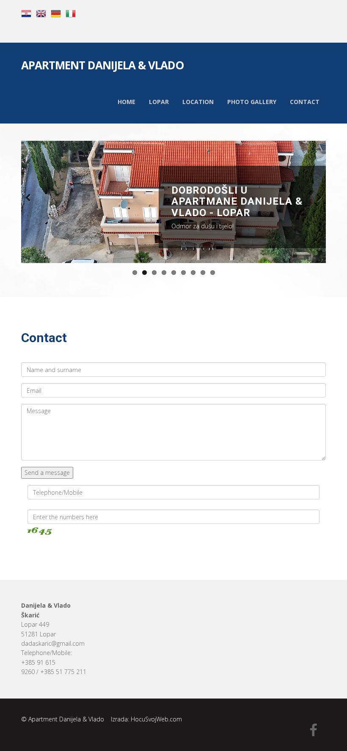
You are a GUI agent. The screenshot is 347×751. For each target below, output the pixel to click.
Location (198, 102)
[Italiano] (71, 13)
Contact (304, 102)
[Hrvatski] (26, 13)
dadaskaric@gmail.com (53, 643)
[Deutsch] (56, 13)
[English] (41, 13)
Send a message (47, 473)
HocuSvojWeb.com (156, 719)
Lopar (159, 102)
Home (126, 102)
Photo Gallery (251, 102)
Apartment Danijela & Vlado (102, 66)
